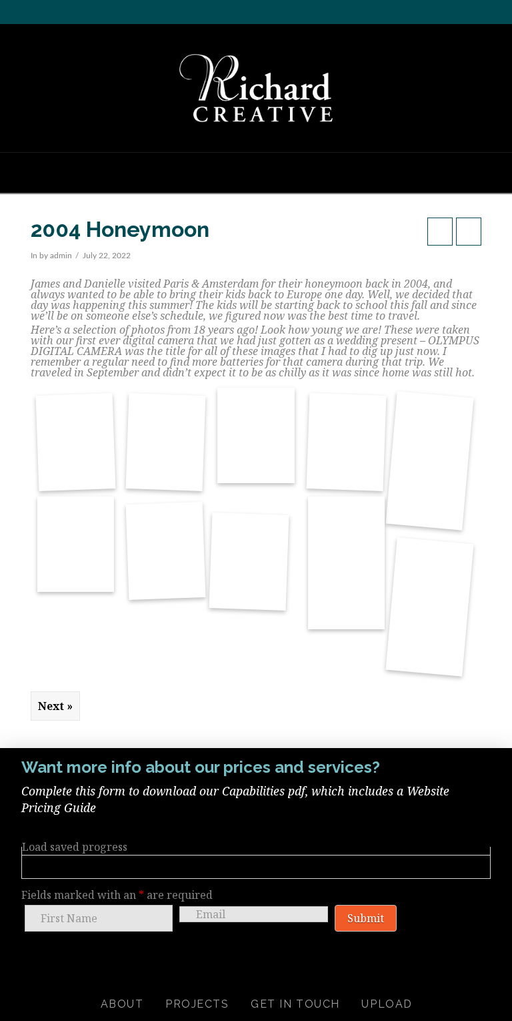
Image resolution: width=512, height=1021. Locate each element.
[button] (256, 172)
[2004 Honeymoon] (75, 424)
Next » (55, 706)
